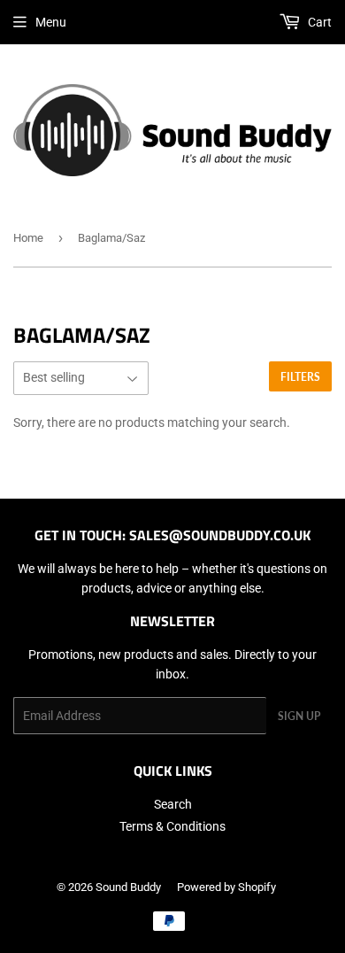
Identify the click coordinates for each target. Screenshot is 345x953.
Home (28, 237)
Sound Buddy (128, 887)
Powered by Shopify (226, 887)
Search (173, 804)
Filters (300, 377)
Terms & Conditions (172, 826)
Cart (318, 22)
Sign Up (299, 716)
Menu (50, 22)
